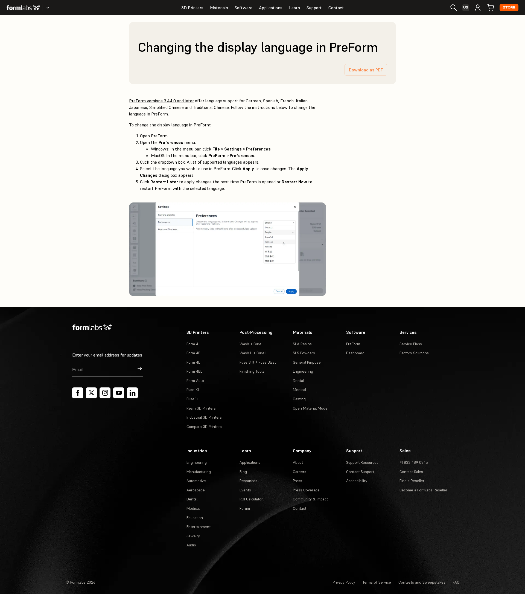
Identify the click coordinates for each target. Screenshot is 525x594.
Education (194, 517)
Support (314, 7)
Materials (219, 7)
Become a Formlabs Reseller (423, 490)
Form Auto (195, 380)
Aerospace (195, 490)
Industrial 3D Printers (204, 417)
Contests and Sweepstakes (421, 582)
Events (245, 490)
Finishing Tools (252, 371)
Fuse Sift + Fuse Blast (258, 362)
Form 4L (193, 362)
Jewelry (193, 536)
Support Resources (362, 462)
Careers (299, 471)
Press (297, 480)
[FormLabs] (23, 7)
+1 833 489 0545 (413, 462)
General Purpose (307, 362)
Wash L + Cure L (253, 352)
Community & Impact (310, 499)
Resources (248, 480)
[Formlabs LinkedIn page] (132, 392)
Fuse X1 (192, 389)
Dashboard (355, 352)
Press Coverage (306, 490)
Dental (298, 380)
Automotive (196, 480)
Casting (299, 398)
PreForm (353, 343)
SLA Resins (302, 343)
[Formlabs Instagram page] (105, 392)
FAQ (456, 582)
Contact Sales (411, 471)
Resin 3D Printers (201, 408)
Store (509, 7)
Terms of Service (377, 582)
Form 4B (193, 352)
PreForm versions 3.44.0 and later (161, 100)
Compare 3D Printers (204, 426)
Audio (191, 545)
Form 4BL (194, 371)
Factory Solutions (414, 352)
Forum (245, 508)
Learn (294, 7)
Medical (299, 389)
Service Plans (410, 343)
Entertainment (198, 526)
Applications (270, 7)
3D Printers (192, 7)
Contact (336, 7)
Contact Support (360, 471)
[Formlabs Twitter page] (91, 392)
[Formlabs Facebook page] (77, 392)
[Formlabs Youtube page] (118, 392)
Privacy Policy (344, 582)
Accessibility (356, 480)
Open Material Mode (310, 408)
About (298, 462)
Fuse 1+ (192, 398)
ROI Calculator (251, 499)
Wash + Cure (250, 343)
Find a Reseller (411, 480)
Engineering (303, 371)
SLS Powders (304, 352)
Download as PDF (366, 70)
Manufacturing (198, 471)
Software (243, 7)
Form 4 (192, 343)
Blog (243, 471)
